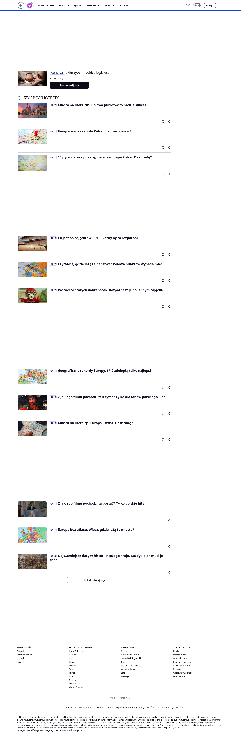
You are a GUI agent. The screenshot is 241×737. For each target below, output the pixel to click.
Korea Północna (76, 651)
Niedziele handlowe (130, 654)
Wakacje (125, 676)
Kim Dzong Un (179, 651)
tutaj (80, 730)
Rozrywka (93, 5)
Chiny (123, 662)
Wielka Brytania (76, 687)
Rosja (71, 662)
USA (71, 676)
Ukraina (72, 654)
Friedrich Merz (180, 676)
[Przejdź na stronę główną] (21, 8)
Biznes (124, 5)
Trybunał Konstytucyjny (131, 665)
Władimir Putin (180, 658)
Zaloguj (210, 5)
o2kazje (64, 5)
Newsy (124, 651)
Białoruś (73, 683)
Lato (123, 672)
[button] (197, 5)
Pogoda (110, 5)
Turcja (72, 658)
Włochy (72, 665)
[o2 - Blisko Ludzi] (32, 5)
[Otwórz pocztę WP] (188, 5)
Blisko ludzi (46, 5)
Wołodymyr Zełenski (182, 672)
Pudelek (20, 662)
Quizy (77, 5)
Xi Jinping (177, 669)
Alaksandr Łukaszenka (183, 665)
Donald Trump (179, 654)
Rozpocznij (67, 85)
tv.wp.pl (20, 658)
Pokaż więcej (92, 580)
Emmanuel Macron (182, 662)
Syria (71, 669)
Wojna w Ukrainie (129, 669)
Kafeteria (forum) (25, 654)
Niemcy (72, 680)
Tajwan (72, 672)
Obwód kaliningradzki (131, 658)
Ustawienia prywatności (169, 707)
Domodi (20, 651)
